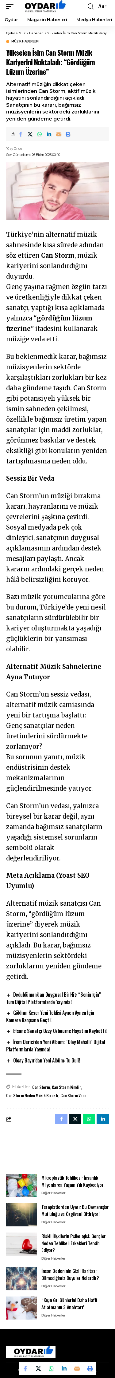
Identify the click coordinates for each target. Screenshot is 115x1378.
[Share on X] (30, 134)
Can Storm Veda (73, 1095)
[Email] (58, 134)
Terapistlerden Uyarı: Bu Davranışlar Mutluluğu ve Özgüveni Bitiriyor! (75, 1210)
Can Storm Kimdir (66, 1087)
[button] (11, 6)
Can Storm (41, 1087)
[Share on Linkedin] (49, 134)
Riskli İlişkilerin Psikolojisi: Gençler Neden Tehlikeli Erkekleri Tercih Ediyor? (73, 1243)
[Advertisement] (58, 1149)
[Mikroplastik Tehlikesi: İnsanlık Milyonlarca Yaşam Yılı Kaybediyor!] (21, 1185)
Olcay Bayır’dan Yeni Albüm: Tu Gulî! (46, 1060)
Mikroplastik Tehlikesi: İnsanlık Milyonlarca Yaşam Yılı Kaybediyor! (73, 1181)
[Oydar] (42, 6)
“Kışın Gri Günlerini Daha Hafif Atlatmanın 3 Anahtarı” (69, 1303)
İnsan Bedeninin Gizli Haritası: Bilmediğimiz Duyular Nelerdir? (70, 1274)
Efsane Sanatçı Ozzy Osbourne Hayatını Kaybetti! (60, 1030)
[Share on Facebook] (20, 134)
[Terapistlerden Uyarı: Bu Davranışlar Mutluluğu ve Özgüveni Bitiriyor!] (21, 1214)
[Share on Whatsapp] (39, 134)
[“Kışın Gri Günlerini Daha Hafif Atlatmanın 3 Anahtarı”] (21, 1308)
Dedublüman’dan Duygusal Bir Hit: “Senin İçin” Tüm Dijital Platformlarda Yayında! (53, 998)
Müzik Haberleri (25, 41)
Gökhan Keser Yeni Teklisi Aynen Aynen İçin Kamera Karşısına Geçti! (50, 1016)
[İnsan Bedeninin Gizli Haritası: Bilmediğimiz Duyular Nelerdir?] (21, 1278)
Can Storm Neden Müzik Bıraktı (32, 1095)
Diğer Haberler (53, 1193)
